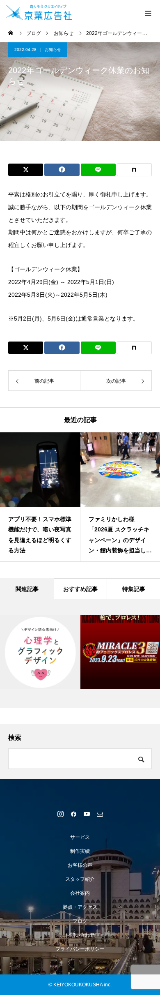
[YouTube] (86, 814)
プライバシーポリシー (80, 949)
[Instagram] (60, 814)
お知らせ (53, 49)
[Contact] (100, 814)
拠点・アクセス (80, 907)
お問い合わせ (80, 935)
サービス (80, 837)
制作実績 (80, 851)
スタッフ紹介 (80, 879)
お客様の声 (80, 865)
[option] (40, 496)
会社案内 (80, 893)
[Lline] (98, 170)
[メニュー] (147, 12)
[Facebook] (73, 814)
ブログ (80, 921)
